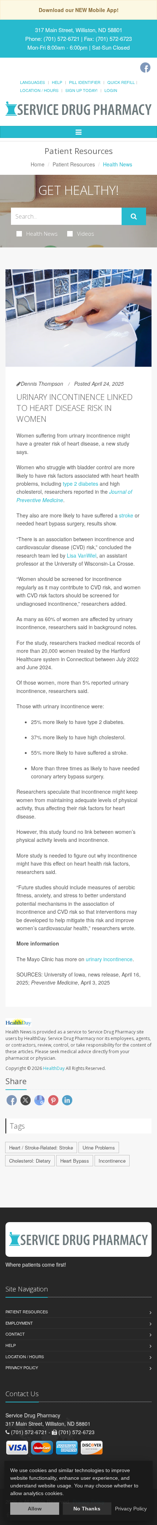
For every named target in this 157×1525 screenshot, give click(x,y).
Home (38, 164)
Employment (19, 1323)
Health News (42, 233)
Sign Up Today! (81, 90)
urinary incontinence (109, 959)
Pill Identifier (84, 82)
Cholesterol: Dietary (30, 1160)
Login (110, 90)
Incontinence (112, 1160)
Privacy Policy (21, 1367)
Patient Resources (74, 164)
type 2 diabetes (80, 483)
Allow (35, 1508)
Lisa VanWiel (81, 555)
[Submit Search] (134, 216)
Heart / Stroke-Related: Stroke (41, 1147)
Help (57, 82)
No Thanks (86, 1508)
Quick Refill (121, 82)
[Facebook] (145, 67)
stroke (126, 515)
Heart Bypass (74, 1160)
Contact (15, 1334)
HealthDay (54, 1068)
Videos (85, 233)
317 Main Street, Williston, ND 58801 (78, 30)
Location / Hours (39, 90)
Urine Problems (99, 1147)
